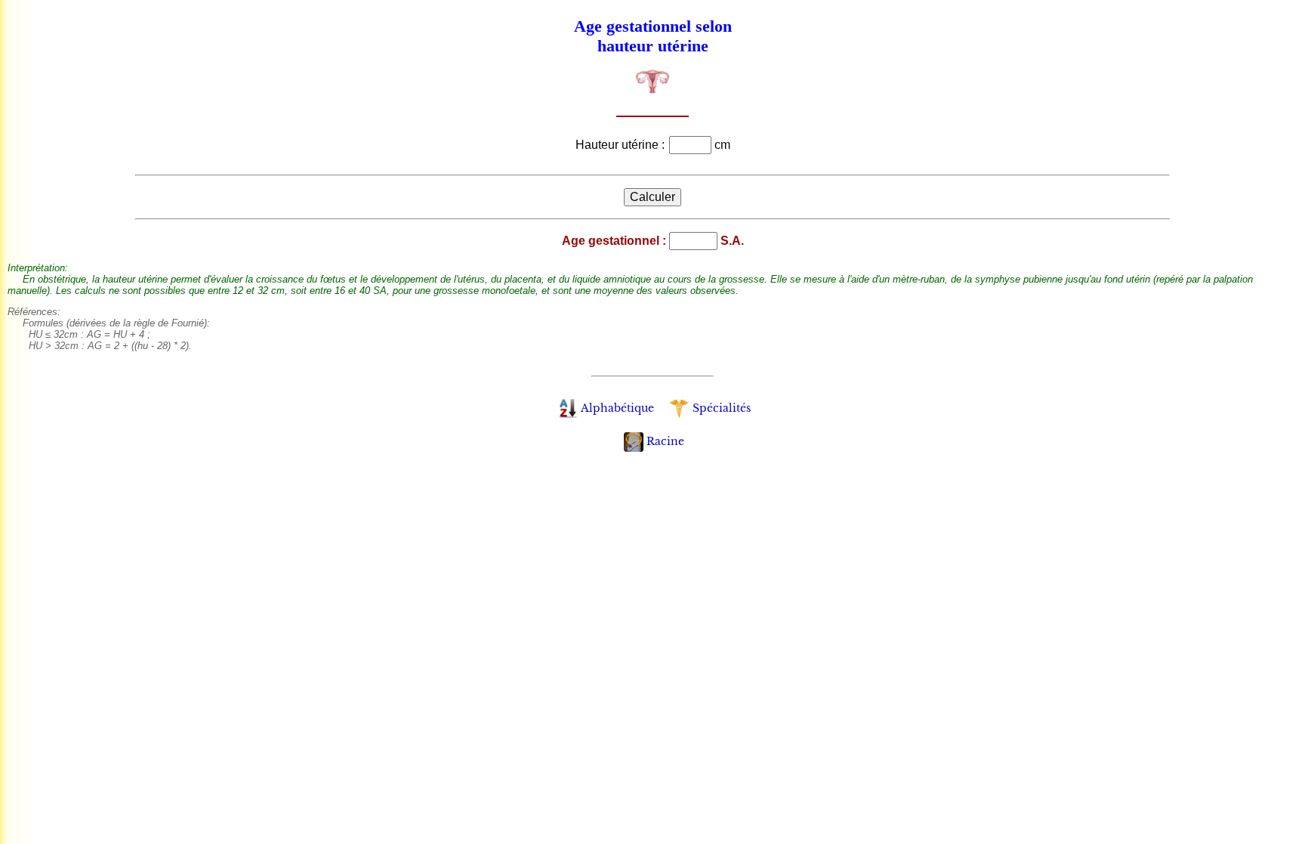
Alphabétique (617, 408)
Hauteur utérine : (621, 144)
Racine (665, 441)
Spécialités (722, 408)
